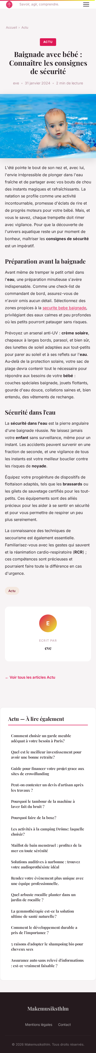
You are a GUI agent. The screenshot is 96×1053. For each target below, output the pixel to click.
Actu (24, 27)
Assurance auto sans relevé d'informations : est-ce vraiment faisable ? (47, 963)
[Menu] (86, 4)
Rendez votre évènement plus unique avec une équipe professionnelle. (47, 881)
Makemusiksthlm (48, 1008)
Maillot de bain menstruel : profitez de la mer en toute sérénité (46, 848)
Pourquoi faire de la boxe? (33, 817)
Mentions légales (38, 1024)
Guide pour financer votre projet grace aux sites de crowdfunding (47, 771)
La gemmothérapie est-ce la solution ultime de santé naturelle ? (42, 914)
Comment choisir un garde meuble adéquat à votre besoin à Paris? (41, 738)
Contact (64, 1024)
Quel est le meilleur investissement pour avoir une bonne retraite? (46, 754)
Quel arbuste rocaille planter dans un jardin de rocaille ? (43, 897)
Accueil (11, 27)
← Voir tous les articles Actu (30, 677)
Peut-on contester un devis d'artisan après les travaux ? (47, 787)
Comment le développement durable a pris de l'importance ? (44, 930)
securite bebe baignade (64, 307)
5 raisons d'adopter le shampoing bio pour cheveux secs (47, 946)
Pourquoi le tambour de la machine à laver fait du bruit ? (43, 804)
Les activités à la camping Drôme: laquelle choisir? (47, 831)
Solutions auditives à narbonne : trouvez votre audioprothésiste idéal (45, 864)
